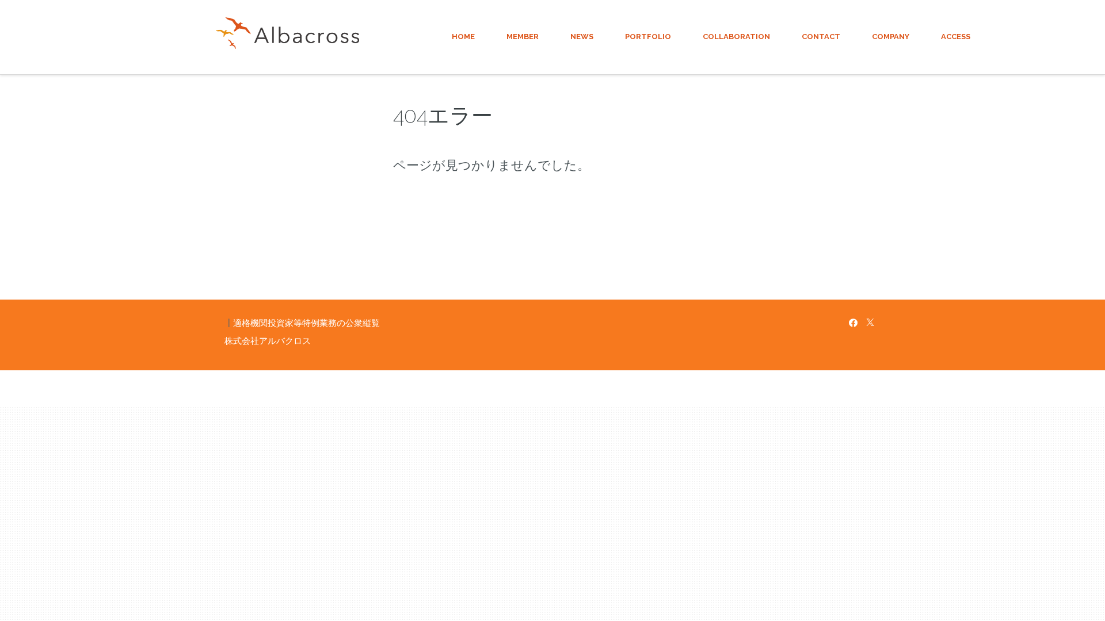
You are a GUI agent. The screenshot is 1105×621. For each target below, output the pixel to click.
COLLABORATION (736, 36)
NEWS (581, 36)
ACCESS (955, 36)
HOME (463, 36)
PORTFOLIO (648, 36)
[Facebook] (853, 322)
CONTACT (821, 36)
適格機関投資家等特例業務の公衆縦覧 (306, 322)
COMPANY (890, 36)
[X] (870, 322)
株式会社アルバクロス (267, 340)
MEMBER (522, 36)
